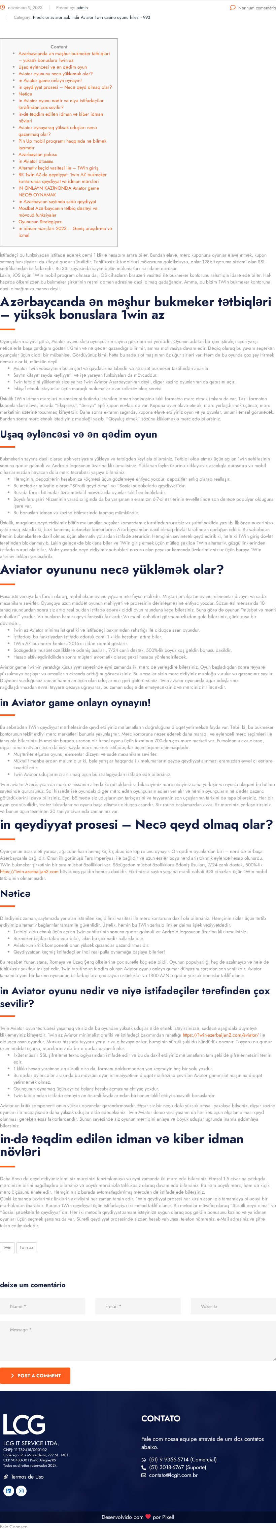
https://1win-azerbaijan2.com (29, 871)
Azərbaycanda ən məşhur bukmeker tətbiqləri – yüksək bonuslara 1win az (64, 57)
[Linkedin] (8, 1491)
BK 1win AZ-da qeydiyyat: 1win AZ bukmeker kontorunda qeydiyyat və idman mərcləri (63, 178)
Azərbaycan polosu (38, 154)
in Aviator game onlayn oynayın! (50, 80)
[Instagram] (21, 1491)
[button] (138, 1526)
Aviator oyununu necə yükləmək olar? (56, 73)
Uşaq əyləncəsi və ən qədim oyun (53, 67)
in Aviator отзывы (36, 161)
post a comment (39, 1375)
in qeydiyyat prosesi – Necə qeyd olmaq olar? (65, 87)
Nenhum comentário (257, 8)
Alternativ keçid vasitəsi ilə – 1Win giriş (58, 167)
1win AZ (26, 1247)
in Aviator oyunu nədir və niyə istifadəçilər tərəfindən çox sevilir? (61, 104)
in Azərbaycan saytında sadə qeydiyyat (57, 201)
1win (7, 1247)
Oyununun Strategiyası (41, 221)
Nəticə (25, 93)
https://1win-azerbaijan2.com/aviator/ (221, 1035)
